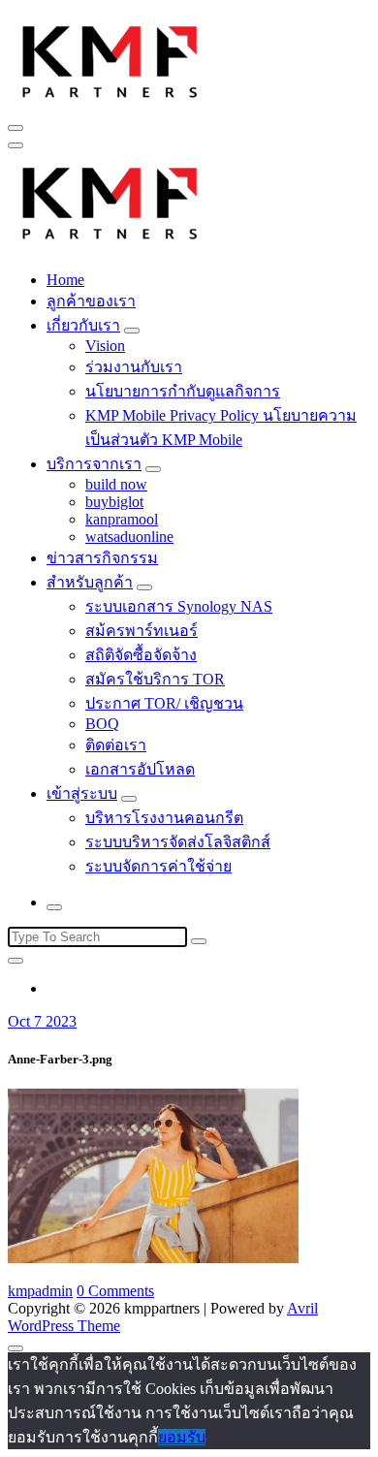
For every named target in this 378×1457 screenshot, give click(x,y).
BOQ (102, 723)
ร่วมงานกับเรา (133, 367)
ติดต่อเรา (115, 745)
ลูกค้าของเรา (91, 301)
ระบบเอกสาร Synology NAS (178, 606)
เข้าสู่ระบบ (82, 793)
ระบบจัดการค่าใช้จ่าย (158, 866)
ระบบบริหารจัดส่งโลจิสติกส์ (177, 842)
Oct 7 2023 (42, 1021)
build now (116, 484)
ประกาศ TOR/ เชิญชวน (164, 703)
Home (65, 279)
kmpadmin (40, 1291)
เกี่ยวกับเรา (83, 325)
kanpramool (121, 519)
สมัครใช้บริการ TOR (155, 679)
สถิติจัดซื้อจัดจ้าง (141, 655)
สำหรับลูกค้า (90, 582)
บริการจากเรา (94, 464)
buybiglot (114, 501)
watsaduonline (129, 536)
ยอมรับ (181, 1437)
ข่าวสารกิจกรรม (102, 558)
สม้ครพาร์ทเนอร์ (141, 630)
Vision (105, 345)
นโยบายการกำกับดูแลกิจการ (182, 391)
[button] (110, 59)
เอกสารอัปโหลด (140, 769)
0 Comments (115, 1291)
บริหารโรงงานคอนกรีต (164, 817)
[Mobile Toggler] (132, 330)
